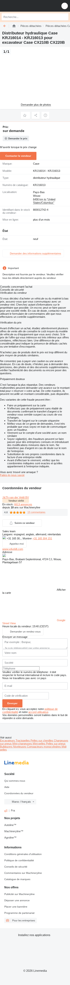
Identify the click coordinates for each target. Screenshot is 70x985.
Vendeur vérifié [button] (16, 500)
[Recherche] (64, 16)
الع (5, 810)
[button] (64, 6)
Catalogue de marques (17, 879)
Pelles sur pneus (56, 743)
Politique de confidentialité (19, 860)
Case (36, 163)
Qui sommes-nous (14, 780)
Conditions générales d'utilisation (23, 854)
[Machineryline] (14, 26)
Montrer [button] (27, 538)
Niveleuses (20, 746)
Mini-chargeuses (22, 743)
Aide (6, 787)
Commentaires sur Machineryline (23, 872)
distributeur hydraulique (46, 177)
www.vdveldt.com (12, 549)
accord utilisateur (38, 712)
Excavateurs (8, 740)
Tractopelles (23, 740)
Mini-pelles (39, 743)
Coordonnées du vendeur (18, 793)
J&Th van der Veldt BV (15, 497)
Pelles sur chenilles (42, 740)
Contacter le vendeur (18, 155)
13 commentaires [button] (36, 512)
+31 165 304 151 (42, 538)
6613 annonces (23, 504)
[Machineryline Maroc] (25, 6)
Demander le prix (17, 138)
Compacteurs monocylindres (44, 746)
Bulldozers (6, 746)
